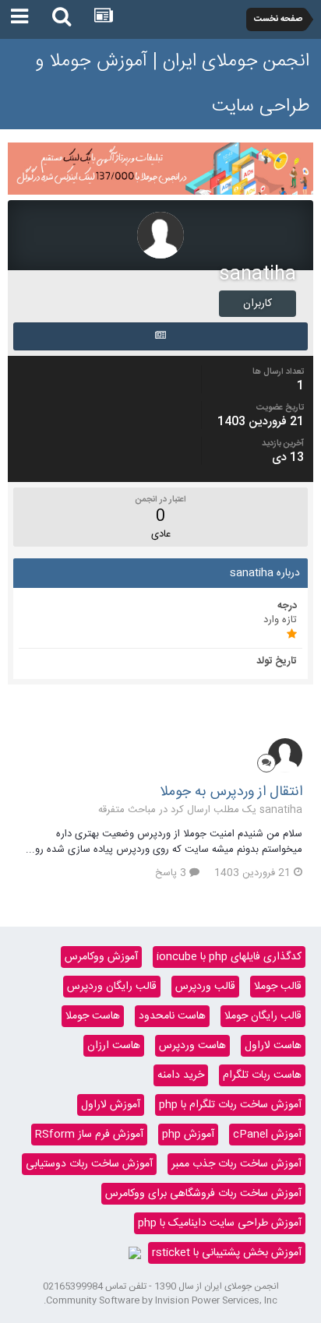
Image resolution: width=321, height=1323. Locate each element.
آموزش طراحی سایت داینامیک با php (220, 1223)
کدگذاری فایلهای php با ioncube (229, 957)
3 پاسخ (172, 872)
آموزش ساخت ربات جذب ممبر (236, 1164)
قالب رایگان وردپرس (112, 986)
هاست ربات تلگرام (262, 1075)
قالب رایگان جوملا (263, 1016)
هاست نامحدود (172, 1016)
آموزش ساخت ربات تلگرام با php (230, 1105)
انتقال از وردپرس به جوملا (231, 792)
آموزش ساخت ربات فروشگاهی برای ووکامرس (203, 1193)
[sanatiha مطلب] (160, 336)
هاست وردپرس (192, 1045)
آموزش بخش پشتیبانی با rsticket (227, 1253)
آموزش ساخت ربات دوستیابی (89, 1164)
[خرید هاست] (135, 1253)
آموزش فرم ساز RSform (89, 1134)
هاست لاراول (273, 1045)
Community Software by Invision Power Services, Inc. (160, 1300)
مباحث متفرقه (127, 809)
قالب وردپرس (205, 986)
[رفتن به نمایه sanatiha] (285, 755)
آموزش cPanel (267, 1134)
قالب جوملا (278, 986)
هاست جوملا (92, 1016)
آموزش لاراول (110, 1105)
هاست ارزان (113, 1045)
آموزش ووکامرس (101, 957)
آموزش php (188, 1134)
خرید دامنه (180, 1075)
